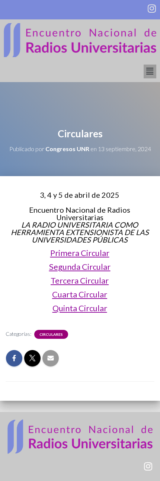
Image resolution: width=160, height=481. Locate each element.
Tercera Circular (80, 280)
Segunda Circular (80, 267)
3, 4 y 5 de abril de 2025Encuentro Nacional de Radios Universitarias (80, 217)
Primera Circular (79, 253)
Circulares (51, 334)
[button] (150, 71)
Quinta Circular (79, 308)
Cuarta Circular (79, 294)
